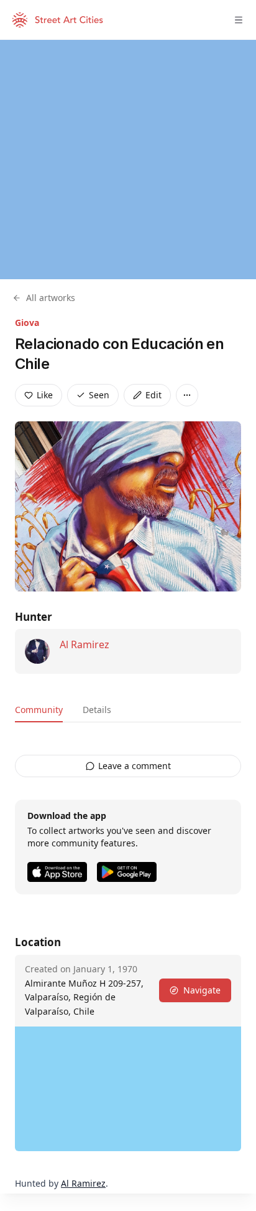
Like (45, 395)
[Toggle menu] (239, 20)
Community (39, 710)
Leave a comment (134, 766)
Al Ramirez (84, 644)
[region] (128, 159)
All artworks (50, 298)
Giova (27, 322)
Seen (99, 395)
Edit (153, 395)
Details (97, 710)
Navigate (202, 990)
